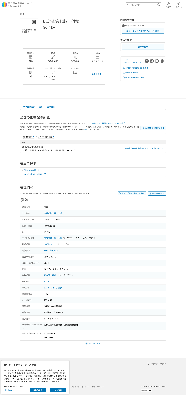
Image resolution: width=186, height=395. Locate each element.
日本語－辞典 (50, 275)
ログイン (178, 7)
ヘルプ (168, 7)
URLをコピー (137, 62)
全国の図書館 (29, 106)
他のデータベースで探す (135, 77)
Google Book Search (34, 173)
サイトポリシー (98, 386)
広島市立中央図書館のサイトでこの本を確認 (143, 148)
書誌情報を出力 (131, 72)
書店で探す (143, 46)
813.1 (46, 281)
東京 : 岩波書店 (51, 250)
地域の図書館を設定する (152, 128)
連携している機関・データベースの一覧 (107, 123)
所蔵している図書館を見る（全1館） (143, 30)
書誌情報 (51, 106)
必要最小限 (37, 389)
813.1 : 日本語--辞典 (53, 287)
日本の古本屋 (30, 170)
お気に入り (127, 62)
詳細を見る (96, 74)
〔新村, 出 (48, 244)
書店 (41, 106)
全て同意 (58, 389)
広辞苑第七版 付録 (53, 213)
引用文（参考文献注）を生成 (136, 68)
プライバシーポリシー (80, 386)
